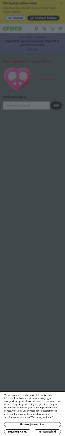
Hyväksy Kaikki (17, 431)
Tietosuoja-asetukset (33, 424)
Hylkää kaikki (47, 431)
